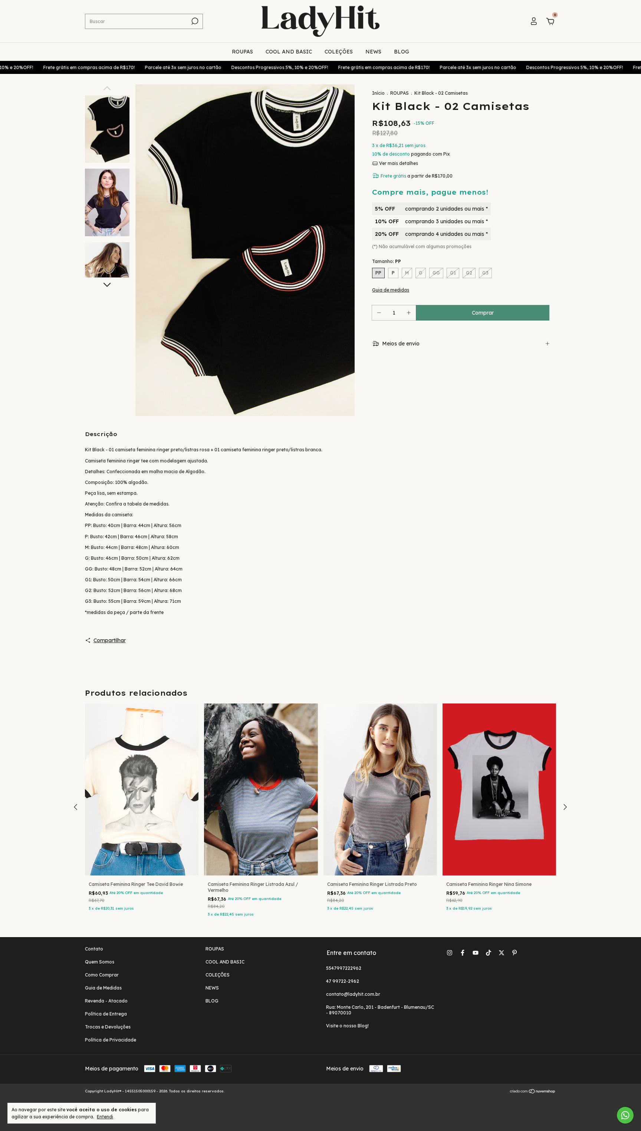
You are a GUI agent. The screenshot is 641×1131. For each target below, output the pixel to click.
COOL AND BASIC (289, 51)
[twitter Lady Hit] (501, 953)
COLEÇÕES (339, 51)
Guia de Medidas (103, 988)
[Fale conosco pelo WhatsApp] (625, 1115)
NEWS (373, 51)
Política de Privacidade (110, 1040)
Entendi (105, 1116)
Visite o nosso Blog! (347, 1025)
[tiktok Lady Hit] (489, 953)
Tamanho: (386, 261)
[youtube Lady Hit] (476, 953)
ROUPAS (242, 51)
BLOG (401, 51)
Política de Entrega (106, 1014)
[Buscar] (194, 21)
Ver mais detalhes (398, 163)
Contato (94, 949)
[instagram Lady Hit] (450, 953)
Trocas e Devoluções (108, 1027)
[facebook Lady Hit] (463, 953)
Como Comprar (102, 975)
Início (378, 93)
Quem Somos (99, 962)
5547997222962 (343, 968)
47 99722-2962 (342, 981)
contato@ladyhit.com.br (353, 994)
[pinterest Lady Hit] (514, 953)
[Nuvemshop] (533, 1092)
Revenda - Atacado (106, 1001)
